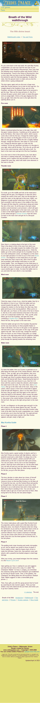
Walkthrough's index (13, 37)
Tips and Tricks (28, 37)
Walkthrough (29, 598)
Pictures (13, 600)
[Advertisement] (20, 623)
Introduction (19, 598)
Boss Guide (34, 600)
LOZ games (5, 7)
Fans (2, 10)
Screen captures (23, 600)
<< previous (28, 592)
